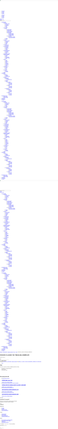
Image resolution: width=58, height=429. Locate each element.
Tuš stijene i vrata (6, 44)
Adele (4, 361)
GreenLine (7, 25)
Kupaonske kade (6, 46)
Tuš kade (5, 119)
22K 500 (10, 90)
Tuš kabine (5, 102)
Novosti (3, 12)
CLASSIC (23, 361)
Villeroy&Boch (7, 57)
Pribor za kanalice (9, 110)
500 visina (10, 82)
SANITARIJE (4, 22)
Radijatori (5, 77)
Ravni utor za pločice (12, 37)
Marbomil (6, 61)
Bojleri (5, 245)
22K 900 (10, 91)
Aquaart (6, 42)
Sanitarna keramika (6, 54)
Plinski (6, 74)
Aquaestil (6, 47)
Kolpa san (6, 24)
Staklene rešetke (11, 35)
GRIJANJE (3, 73)
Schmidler (6, 63)
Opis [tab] (2, 363)
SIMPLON (34, 361)
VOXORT (7, 64)
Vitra (6, 58)
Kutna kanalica (9, 29)
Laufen (6, 55)
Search (1, 20)
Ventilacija (3, 98)
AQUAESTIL (7, 23)
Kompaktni (8, 89)
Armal (6, 43)
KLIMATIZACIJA (4, 95)
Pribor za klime (6, 97)
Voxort (6, 39)
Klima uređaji (6, 96)
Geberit (6, 67)
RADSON (7, 78)
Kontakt (3, 13)
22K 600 (10, 262)
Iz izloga (3, 99)
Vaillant (6, 81)
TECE (6, 148)
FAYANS (26, 361)
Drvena (6, 70)
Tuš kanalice (5, 27)
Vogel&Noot (7, 88)
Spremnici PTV (7, 76)
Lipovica (6, 80)
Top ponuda (3, 178)
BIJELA (20, 361)
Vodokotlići (5, 66)
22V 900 (10, 174)
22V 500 (10, 93)
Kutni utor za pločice (12, 36)
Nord (6, 26)
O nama (3, 11)
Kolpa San (6, 45)
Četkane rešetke (11, 33)
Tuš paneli (6, 65)
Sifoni (4, 72)
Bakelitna (6, 71)
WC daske (5, 241)
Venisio (6, 38)
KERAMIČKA (30, 361)
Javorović (6, 51)
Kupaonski (7, 157)
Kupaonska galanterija (7, 53)
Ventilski (8, 85)
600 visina (10, 83)
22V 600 (10, 94)
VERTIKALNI (9, 79)
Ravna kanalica (9, 203)
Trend (6, 144)
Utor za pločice (9, 207)
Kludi (6, 140)
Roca (6, 56)
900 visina (10, 84)
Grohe (6, 60)
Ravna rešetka (9, 32)
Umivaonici (7, 136)
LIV (6, 68)
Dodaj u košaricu (4, 360)
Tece (6, 28)
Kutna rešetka (9, 30)
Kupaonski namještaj (7, 50)
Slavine (5, 59)
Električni (6, 75)
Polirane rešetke (11, 34)
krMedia (5, 425)
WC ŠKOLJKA (39, 361)
